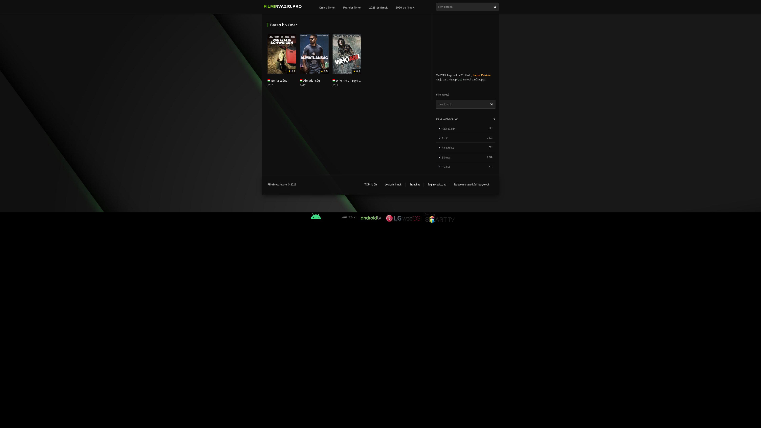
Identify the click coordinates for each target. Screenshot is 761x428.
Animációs (448, 147)
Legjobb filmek (393, 184)
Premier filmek (352, 7)
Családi (446, 167)
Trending (415, 184)
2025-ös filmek (378, 7)
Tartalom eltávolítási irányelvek (471, 184)
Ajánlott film (448, 128)
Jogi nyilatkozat (437, 184)
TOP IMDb (370, 184)
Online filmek (327, 7)
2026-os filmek (405, 7)
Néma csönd (279, 80)
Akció (445, 138)
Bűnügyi (446, 157)
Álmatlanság (311, 80)
